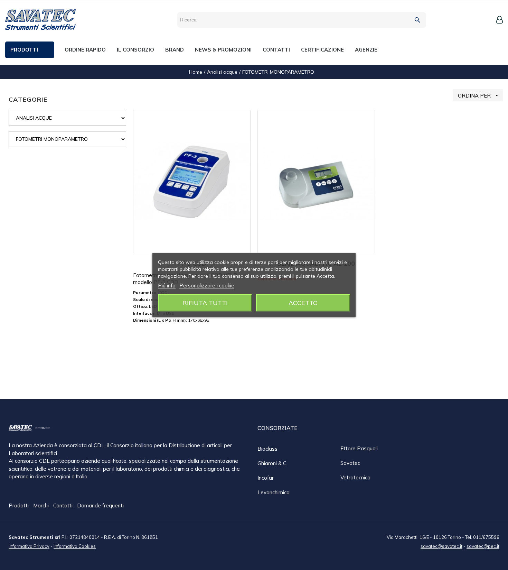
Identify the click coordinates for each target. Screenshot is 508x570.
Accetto (303, 303)
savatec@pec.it (483, 546)
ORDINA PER (479, 95)
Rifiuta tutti (205, 303)
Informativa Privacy (29, 546)
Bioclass (267, 448)
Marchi (41, 505)
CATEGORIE (28, 99)
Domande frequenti (100, 505)
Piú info (167, 285)
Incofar (265, 478)
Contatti (63, 505)
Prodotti (19, 505)
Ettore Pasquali (359, 448)
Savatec (350, 463)
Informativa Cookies (75, 546)
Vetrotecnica (355, 477)
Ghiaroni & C (271, 463)
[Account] (499, 20)
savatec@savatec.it (441, 546)
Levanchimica (273, 492)
